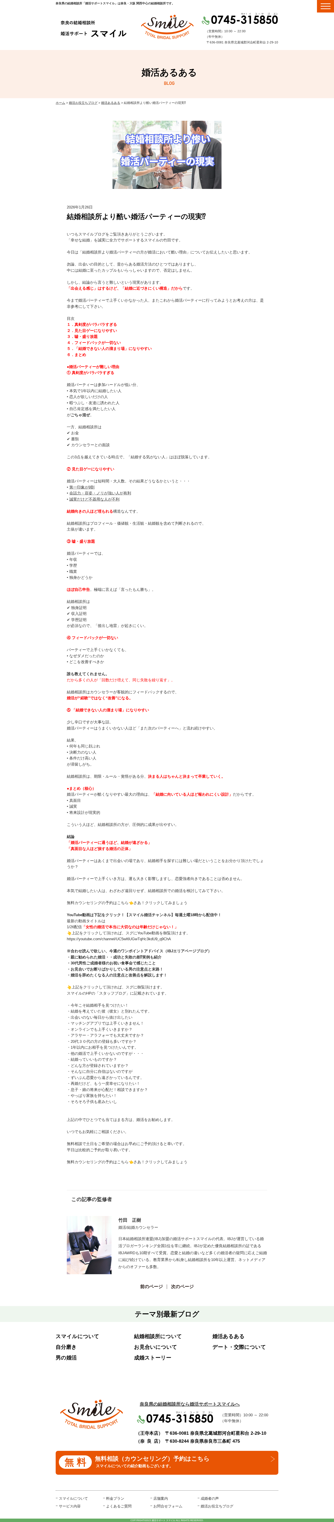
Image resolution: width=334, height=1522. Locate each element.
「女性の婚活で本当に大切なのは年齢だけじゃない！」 (130, 927)
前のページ (151, 1286)
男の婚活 (66, 1358)
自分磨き (66, 1347)
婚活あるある (110, 103)
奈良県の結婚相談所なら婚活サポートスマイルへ (190, 1404)
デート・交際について (239, 1347)
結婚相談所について (158, 1336)
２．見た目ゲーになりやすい (92, 330)
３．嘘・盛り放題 (82, 336)
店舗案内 (160, 1498)
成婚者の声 (210, 1498)
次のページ (182, 1286)
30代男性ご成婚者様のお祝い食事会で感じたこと (113, 963)
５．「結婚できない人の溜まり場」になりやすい (109, 348)
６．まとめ (76, 355)
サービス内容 (70, 1506)
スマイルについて (77, 1336)
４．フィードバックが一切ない (94, 343)
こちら (123, 903)
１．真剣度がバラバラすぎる (92, 324)
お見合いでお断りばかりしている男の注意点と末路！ (117, 969)
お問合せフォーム (167, 1506)
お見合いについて (155, 1347)
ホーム (60, 103)
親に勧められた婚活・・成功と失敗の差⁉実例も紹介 (116, 957)
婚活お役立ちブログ (83, 103)
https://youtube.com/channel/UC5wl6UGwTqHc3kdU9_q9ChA (119, 939)
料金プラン (115, 1498)
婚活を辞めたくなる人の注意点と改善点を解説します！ (119, 975)
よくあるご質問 (119, 1506)
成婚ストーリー (152, 1358)
